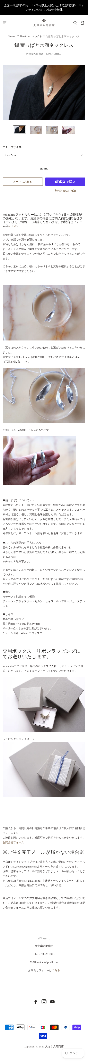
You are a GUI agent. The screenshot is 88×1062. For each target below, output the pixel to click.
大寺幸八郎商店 (54, 1046)
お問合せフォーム (13, 842)
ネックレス (38, 36)
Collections (23, 36)
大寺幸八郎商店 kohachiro (44, 53)
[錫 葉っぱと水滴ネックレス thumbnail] (19, 130)
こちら (13, 225)
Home (11, 36)
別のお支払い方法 (65, 190)
